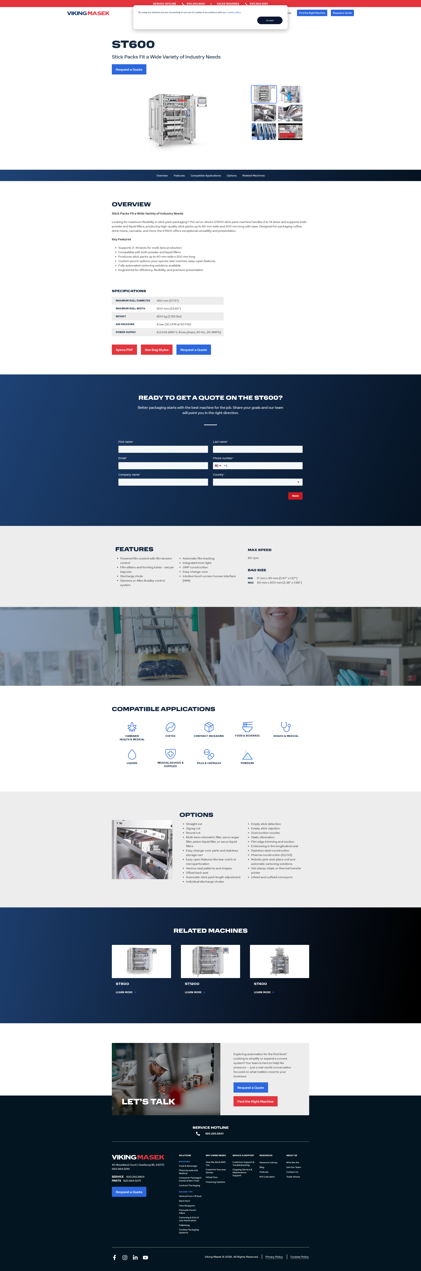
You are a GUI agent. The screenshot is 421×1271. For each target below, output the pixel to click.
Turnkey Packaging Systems (189, 1231)
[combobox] (258, 482)
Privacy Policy (274, 1256)
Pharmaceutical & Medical (188, 1172)
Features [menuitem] (179, 175)
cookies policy (233, 12)
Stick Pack (184, 1200)
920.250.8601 (135, 1176)
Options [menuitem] (231, 175)
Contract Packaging (189, 1185)
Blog (262, 1167)
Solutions (185, 1155)
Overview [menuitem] (162, 175)
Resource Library (268, 1162)
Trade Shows (293, 1176)
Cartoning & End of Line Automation (189, 1219)
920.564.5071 (132, 1180)
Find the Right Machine (312, 12)
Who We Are (292, 1162)
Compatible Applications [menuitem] (206, 175)
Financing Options (215, 1181)
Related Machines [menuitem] (253, 175)
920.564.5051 (121, 1168)
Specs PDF (124, 349)
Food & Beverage (188, 1165)
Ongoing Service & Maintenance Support (242, 1172)
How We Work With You (216, 1164)
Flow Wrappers (187, 1205)
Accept (270, 20)
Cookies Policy (299, 1256)
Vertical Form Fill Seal (190, 1196)
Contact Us (292, 1171)
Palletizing (184, 1225)
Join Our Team (293, 1167)
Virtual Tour (212, 1177)
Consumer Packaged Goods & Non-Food (190, 1179)
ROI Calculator (267, 1176)
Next (295, 495)
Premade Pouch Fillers (187, 1211)
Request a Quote (342, 12)
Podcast (264, 1171)
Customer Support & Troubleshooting (243, 1164)
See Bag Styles (157, 349)
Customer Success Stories (216, 1171)
